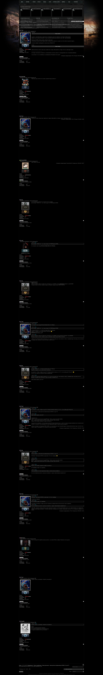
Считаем (23, 22)
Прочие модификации (37, 665)
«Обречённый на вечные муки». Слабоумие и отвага (46, 24)
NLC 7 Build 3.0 (55, 21)
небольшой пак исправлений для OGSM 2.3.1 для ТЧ (59, 665)
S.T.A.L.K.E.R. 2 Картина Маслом (42, 21)
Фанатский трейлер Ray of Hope (42, 27)
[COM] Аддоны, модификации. (58, 25)
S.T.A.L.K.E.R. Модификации (27, 665)
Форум (20, 24)
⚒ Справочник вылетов (25, 25)
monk (32, 282)
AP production (56, 673)
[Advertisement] (57, 67)
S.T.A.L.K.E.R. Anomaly (25, 24)
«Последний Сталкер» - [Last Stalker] (59, 27)
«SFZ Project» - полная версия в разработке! (75, 22)
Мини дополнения (45, 665)
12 (37, 494)
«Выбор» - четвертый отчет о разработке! (75, 21)
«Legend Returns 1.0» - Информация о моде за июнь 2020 (78, 25)
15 (35, 622)
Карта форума (63, 674)
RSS (68, 674)
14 (35, 578)
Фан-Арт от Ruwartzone (41, 25)
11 (37, 451)
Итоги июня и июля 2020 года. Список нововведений (46, 22)
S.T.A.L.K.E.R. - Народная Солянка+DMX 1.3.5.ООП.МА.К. (62, 24)
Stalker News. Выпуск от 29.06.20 (73, 24)
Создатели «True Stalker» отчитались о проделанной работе (78, 27)
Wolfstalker (45, 673)
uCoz (74, 674)
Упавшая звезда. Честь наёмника (58, 22)
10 (37, 407)
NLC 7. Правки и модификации (26, 27)
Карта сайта (58, 674)
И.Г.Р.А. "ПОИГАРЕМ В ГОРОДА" (26, 21)
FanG (53, 673)
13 (25, 51)
